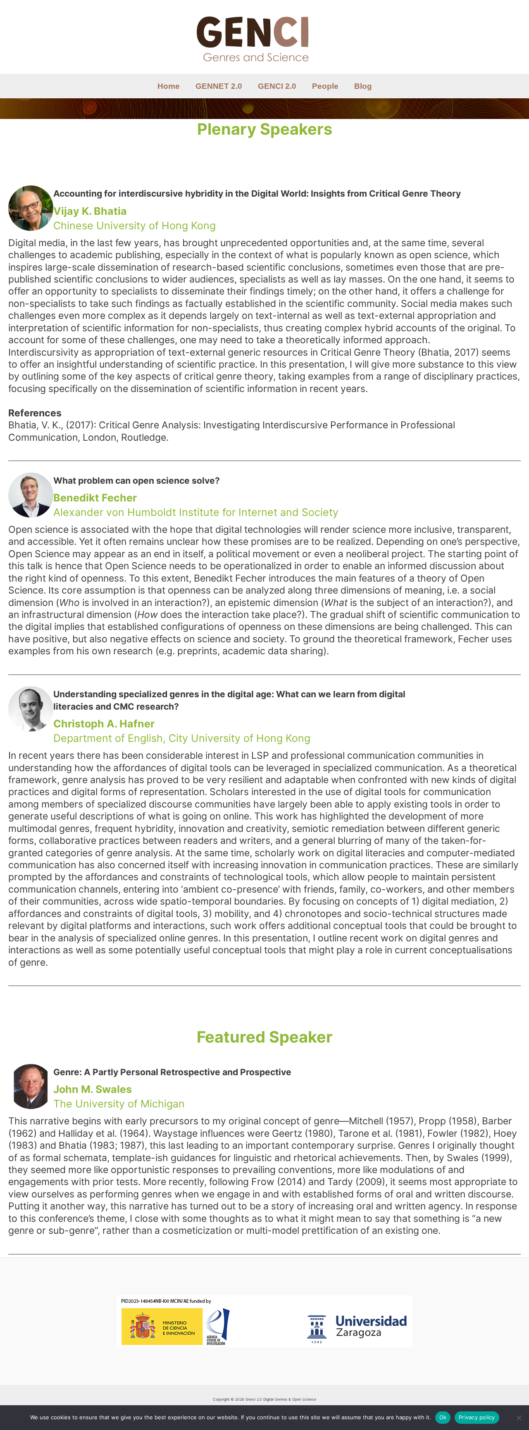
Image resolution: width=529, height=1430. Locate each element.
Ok (443, 1417)
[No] (519, 1417)
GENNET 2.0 (218, 86)
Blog (363, 86)
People (325, 86)
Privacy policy (477, 1417)
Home (168, 86)
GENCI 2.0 (277, 86)
